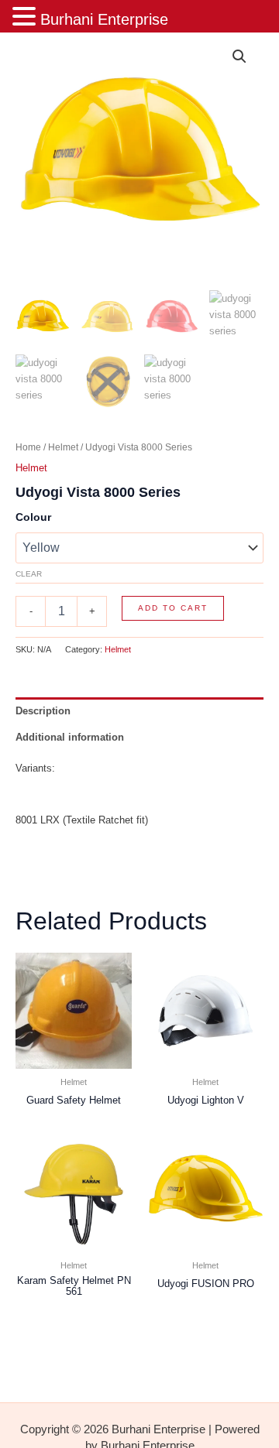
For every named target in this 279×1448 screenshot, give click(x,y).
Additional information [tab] (70, 737)
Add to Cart (173, 608)
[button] (239, 56)
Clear (29, 574)
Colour (33, 517)
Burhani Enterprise (104, 19)
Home (28, 447)
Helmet (63, 447)
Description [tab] (43, 711)
